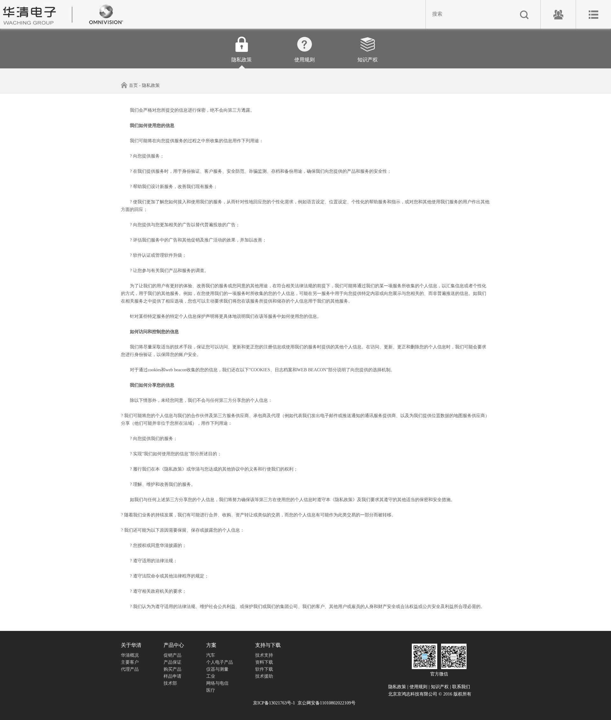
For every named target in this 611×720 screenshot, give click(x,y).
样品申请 (172, 676)
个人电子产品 (219, 662)
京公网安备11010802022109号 (326, 703)
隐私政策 (241, 59)
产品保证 (172, 662)
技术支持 (264, 655)
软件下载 (264, 669)
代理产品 (130, 669)
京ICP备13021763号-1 (274, 703)
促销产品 (172, 655)
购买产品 (172, 669)
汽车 (210, 655)
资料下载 (264, 662)
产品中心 (174, 645)
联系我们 (461, 686)
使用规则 (304, 59)
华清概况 (130, 655)
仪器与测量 (217, 669)
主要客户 (130, 662)
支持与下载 (268, 645)
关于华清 (131, 645)
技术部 (170, 683)
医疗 (210, 690)
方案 (211, 645)
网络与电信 (217, 683)
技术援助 (264, 676)
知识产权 (367, 59)
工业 (210, 676)
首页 (133, 85)
